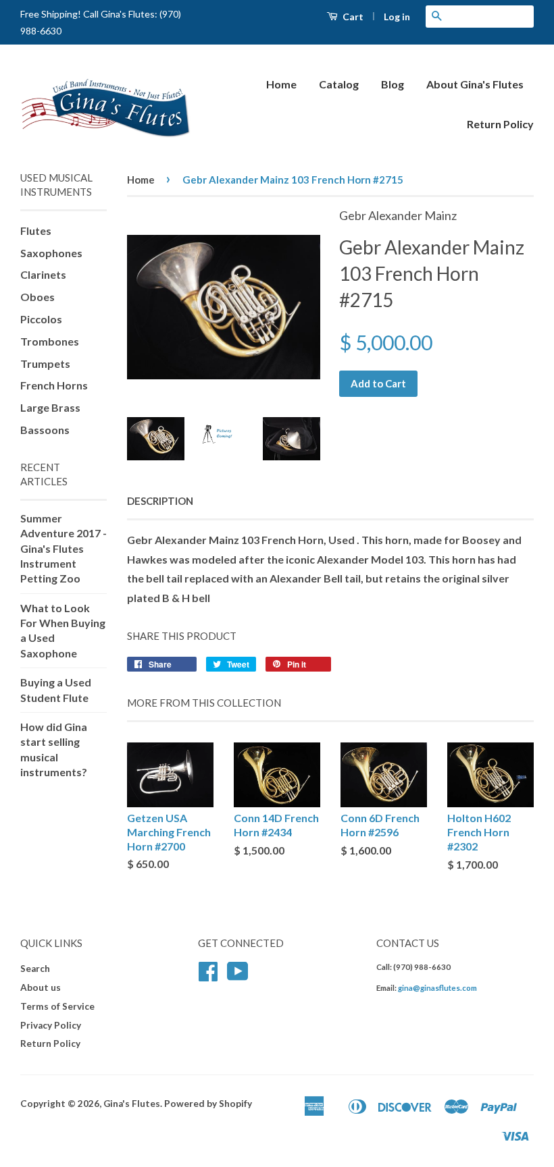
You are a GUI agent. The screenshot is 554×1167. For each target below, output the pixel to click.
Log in (397, 16)
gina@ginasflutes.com (437, 987)
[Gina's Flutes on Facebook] (208, 976)
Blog (392, 84)
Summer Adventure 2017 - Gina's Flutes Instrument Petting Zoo (63, 548)
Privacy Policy (50, 1025)
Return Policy (500, 123)
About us (40, 987)
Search (35, 968)
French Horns (54, 385)
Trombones (49, 341)
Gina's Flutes (131, 1103)
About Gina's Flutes (475, 84)
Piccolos (41, 319)
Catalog (339, 84)
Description (160, 501)
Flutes (35, 230)
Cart (352, 16)
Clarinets (43, 274)
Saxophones (51, 252)
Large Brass (50, 407)
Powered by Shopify (208, 1103)
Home (281, 84)
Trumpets (45, 363)
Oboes (37, 296)
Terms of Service (57, 1006)
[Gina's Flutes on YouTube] (238, 976)
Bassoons (45, 429)
